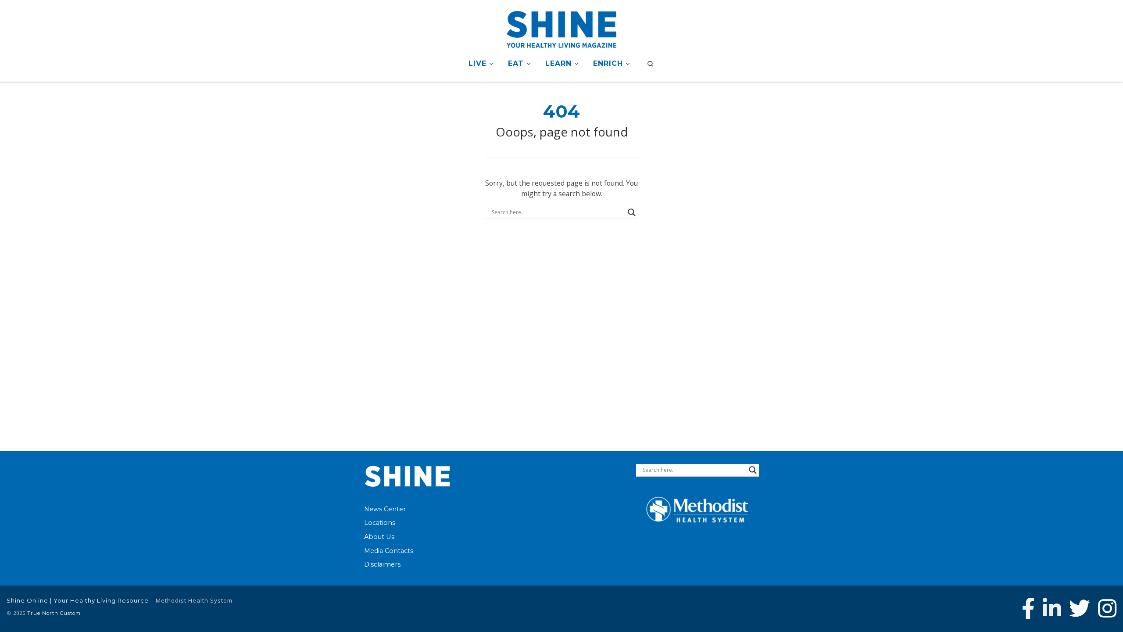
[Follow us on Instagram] (1107, 608)
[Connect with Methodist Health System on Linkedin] (1052, 608)
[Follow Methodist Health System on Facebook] (1028, 608)
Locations (379, 523)
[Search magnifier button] (632, 212)
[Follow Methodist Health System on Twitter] (1079, 608)
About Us (379, 537)
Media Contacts (388, 551)
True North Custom (54, 613)
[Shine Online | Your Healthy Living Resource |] (561, 28)
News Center (385, 509)
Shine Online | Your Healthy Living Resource (78, 600)
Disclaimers (382, 564)
